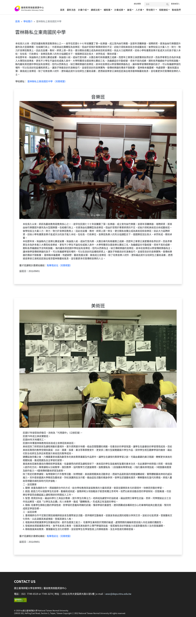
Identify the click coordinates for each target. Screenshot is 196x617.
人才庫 (139, 10)
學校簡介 (150, 10)
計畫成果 (118, 10)
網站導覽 (137, 4)
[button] (31, 160)
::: (131, 3)
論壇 (129, 10)
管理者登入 (175, 4)
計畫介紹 (82, 10)
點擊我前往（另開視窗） (59, 265)
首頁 (62, 10)
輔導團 (107, 10)
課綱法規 (95, 10)
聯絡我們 (176, 10)
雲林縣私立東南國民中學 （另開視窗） (47, 81)
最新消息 (71, 10)
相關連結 (163, 10)
